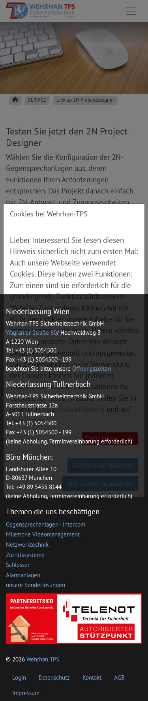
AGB (119, 677)
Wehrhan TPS (42, 659)
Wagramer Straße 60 (31, 332)
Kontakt (91, 677)
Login (19, 677)
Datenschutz (54, 677)
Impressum (25, 693)
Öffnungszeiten (91, 368)
